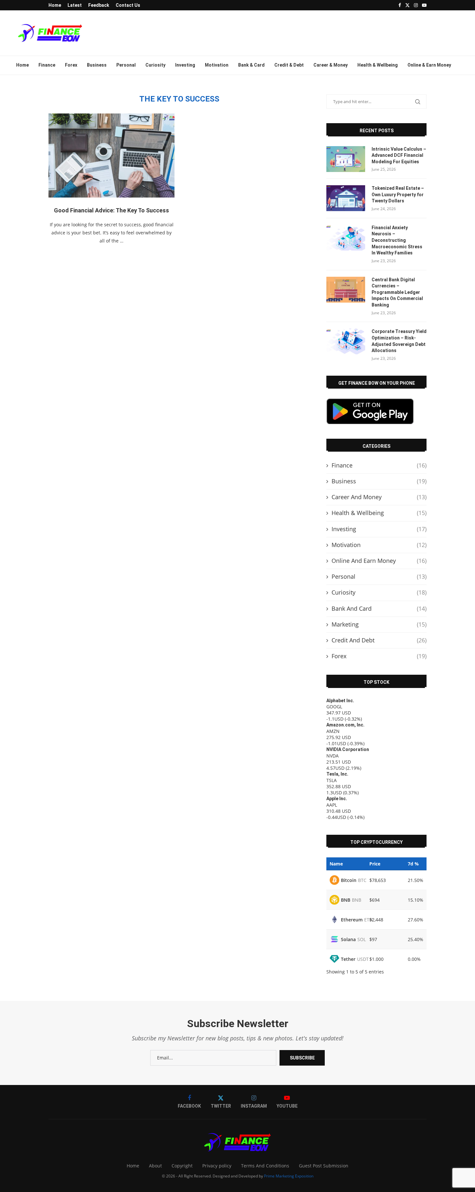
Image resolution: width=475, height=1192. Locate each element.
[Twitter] (407, 5)
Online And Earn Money (379, 560)
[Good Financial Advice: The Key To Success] (111, 155)
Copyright (182, 1166)
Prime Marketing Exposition (288, 1176)
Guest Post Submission (323, 1166)
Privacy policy (216, 1166)
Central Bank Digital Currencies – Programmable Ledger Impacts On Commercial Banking (397, 292)
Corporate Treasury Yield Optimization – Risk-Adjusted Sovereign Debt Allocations (399, 341)
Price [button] (374, 864)
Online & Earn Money (429, 65)
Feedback (98, 5)
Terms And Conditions (265, 1166)
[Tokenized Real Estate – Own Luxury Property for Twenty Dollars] (345, 198)
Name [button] (336, 864)
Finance (46, 65)
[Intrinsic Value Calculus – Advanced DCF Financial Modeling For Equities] (345, 159)
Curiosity (155, 65)
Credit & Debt (289, 65)
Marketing (379, 624)
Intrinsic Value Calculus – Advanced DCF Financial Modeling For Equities (399, 155)
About (155, 1166)
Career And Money (379, 497)
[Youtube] (424, 5)
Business (97, 65)
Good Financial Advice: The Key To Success (111, 210)
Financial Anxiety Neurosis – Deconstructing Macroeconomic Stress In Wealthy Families (397, 240)
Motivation (216, 65)
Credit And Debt (379, 640)
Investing (185, 65)
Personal (126, 65)
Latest (75, 5)
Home (54, 5)
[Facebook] (399, 5)
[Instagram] (416, 5)
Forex (71, 65)
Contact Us (128, 5)
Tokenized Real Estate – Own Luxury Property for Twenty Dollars (398, 194)
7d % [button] (413, 864)
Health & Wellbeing (377, 65)
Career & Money (330, 65)
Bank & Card (251, 65)
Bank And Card (379, 608)
